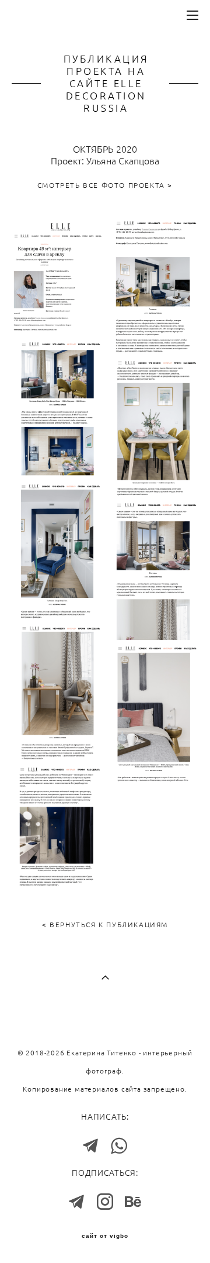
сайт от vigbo (105, 1236)
